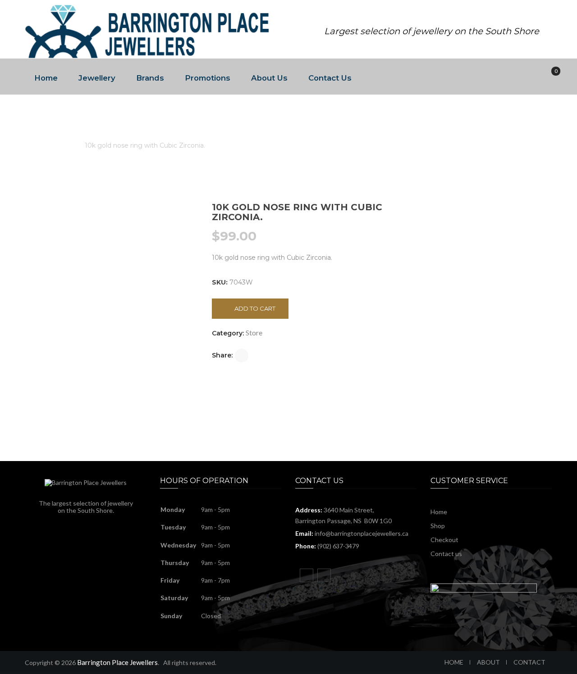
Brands (150, 77)
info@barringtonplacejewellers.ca (361, 533)
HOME (453, 662)
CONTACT (529, 662)
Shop (437, 525)
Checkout (444, 539)
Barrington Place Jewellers (117, 662)
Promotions (207, 77)
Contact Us (330, 77)
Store (64, 145)
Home (46, 77)
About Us (269, 77)
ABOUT (488, 662)
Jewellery (96, 77)
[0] (549, 77)
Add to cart (254, 308)
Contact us (446, 553)
